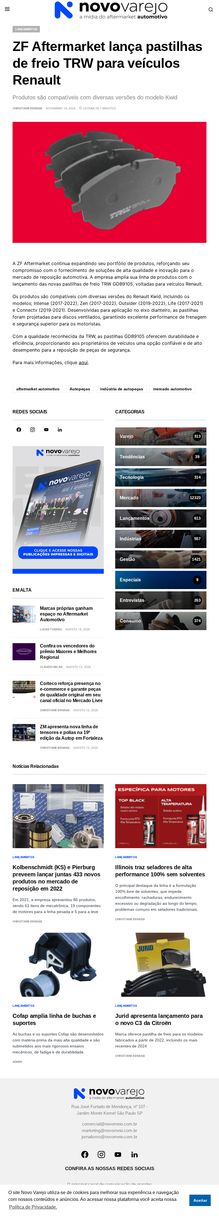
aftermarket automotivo (37, 389)
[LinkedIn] (60, 429)
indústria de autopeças (121, 389)
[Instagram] (32, 429)
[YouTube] (46, 429)
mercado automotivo (172, 389)
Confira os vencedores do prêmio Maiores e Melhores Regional (68, 651)
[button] (7, 9)
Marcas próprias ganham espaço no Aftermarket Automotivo (66, 614)
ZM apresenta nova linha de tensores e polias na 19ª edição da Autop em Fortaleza (71, 732)
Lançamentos (26, 29)
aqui (83, 362)
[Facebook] (19, 429)
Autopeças (80, 389)
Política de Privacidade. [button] (33, 1207)
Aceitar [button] (200, 1200)
